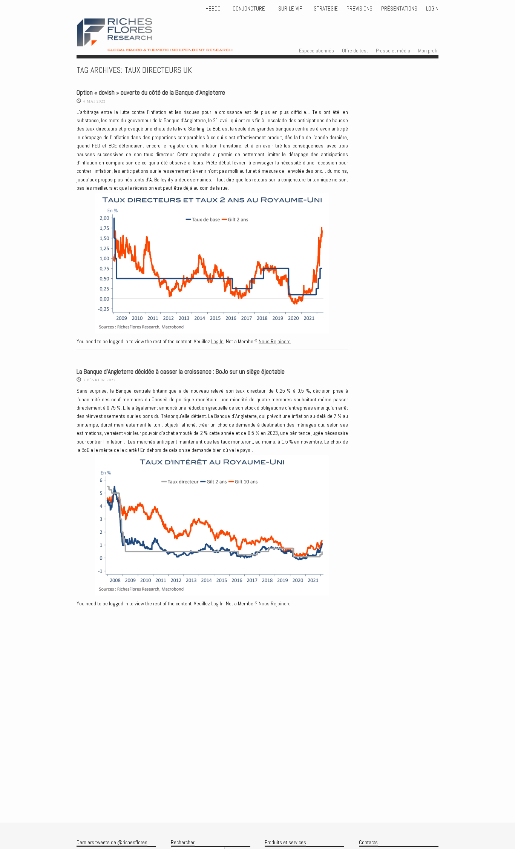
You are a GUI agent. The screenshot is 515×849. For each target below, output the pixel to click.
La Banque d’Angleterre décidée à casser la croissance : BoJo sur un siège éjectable (181, 372)
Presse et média (393, 50)
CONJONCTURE (250, 8)
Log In (217, 341)
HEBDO (213, 8)
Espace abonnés (316, 50)
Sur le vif (289, 8)
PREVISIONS (359, 8)
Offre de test (355, 50)
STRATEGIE (325, 8)
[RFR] (169, 44)
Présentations (399, 8)
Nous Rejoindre (275, 341)
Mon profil (428, 50)
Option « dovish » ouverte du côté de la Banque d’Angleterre (151, 93)
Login (432, 8)
